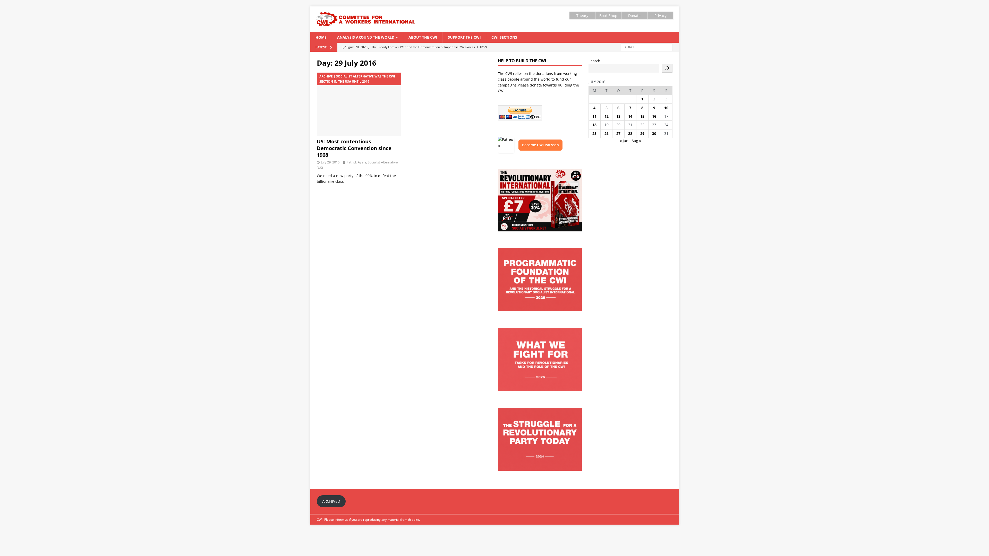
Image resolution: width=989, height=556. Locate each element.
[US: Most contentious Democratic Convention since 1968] (359, 104)
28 (630, 133)
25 (594, 133)
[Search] (667, 68)
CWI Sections (504, 37)
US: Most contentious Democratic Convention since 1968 (354, 148)
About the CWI (422, 37)
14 (630, 116)
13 (618, 116)
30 (654, 133)
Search (594, 60)
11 (594, 116)
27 (618, 133)
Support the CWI (464, 37)
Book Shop (608, 15)
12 (606, 116)
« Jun (624, 140)
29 (642, 133)
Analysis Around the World (365, 37)
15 (642, 116)
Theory (582, 15)
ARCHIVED (331, 501)
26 (606, 133)
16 (654, 116)
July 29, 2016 (330, 162)
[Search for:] (646, 46)
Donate (634, 15)
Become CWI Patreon (540, 144)
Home (321, 37)
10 (666, 107)
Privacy (660, 15)
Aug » (636, 140)
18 (594, 124)
